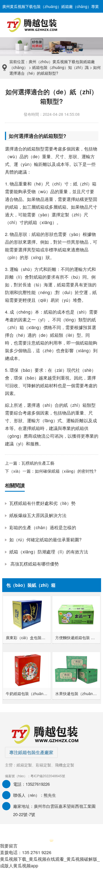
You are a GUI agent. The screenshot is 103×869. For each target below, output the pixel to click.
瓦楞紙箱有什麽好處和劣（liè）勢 (42, 503)
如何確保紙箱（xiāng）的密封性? (65, 471)
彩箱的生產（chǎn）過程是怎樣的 (42, 527)
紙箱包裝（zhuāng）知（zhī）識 (60, 67)
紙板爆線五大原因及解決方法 (37, 515)
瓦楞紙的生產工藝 (37, 463)
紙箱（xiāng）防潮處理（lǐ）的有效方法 (48, 551)
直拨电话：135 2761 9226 (25, 852)
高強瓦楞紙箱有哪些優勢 (34, 564)
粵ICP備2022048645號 (47, 775)
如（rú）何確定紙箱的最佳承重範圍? (45, 539)
